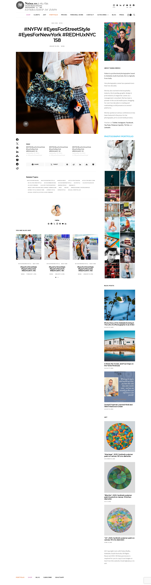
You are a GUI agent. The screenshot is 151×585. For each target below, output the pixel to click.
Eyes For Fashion (74, 180)
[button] (55, 277)
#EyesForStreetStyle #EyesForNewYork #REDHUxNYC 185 (28, 269)
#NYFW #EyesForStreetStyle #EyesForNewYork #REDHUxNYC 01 (35, 149)
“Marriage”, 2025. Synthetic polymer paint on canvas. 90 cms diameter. (118, 455)
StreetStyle (62, 190)
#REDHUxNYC (62, 180)
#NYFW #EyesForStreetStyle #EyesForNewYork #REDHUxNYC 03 (81, 149)
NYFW (60, 23)
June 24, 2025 (108, 542)
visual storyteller (75, 190)
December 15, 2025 (109, 458)
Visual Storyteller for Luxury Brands (41, 192)
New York (55, 23)
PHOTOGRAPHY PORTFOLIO (118, 136)
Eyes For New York (89, 180)
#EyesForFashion (33, 180)
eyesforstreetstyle (65, 183)
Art (44, 15)
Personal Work (76, 15)
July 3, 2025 (107, 501)
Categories (102, 15)
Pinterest (114, 125)
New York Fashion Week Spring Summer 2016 (42, 187)
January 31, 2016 (60, 274)
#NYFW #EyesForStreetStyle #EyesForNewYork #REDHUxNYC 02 (58, 149)
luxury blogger (89, 183)
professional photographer (81, 187)
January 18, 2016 (54, 46)
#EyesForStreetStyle (24, 263)
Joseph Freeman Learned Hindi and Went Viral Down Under (118, 406)
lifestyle (77, 183)
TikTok (126, 125)
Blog (114, 15)
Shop (28, 15)
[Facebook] (133, 6)
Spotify (120, 125)
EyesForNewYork (50, 183)
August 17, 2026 (108, 368)
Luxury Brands (33, 185)
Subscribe (47, 577)
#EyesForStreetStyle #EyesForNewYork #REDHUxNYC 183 (85, 269)
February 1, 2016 (31, 274)
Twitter (115, 122)
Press (121, 15)
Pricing (64, 15)
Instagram (121, 122)
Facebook (129, 122)
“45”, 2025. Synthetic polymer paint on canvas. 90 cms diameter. (119, 539)
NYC (61, 187)
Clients (37, 15)
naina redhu (63, 185)
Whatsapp (59, 577)
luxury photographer (48, 185)
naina (63, 46)
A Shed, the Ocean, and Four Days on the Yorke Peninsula (118, 365)
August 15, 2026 (108, 409)
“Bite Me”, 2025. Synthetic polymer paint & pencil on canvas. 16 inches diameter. (118, 497)
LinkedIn (107, 127)
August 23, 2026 (108, 327)
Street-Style (51, 190)
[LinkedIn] (120, 6)
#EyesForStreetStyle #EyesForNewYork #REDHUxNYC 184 (57, 269)
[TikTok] (123, 6)
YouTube (107, 125)
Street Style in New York (36, 190)
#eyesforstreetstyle (48, 180)
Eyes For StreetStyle (35, 183)
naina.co (72, 185)
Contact (90, 15)
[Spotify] (117, 6)
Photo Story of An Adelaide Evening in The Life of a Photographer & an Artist (119, 324)
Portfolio (53, 15)
